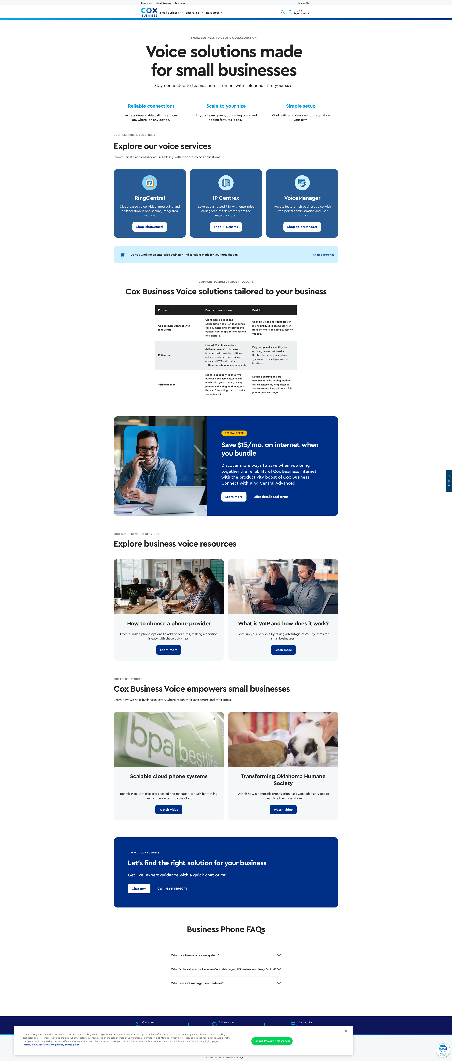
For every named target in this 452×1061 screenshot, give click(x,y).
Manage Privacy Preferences (272, 1041)
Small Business (163, 3)
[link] (149, 227)
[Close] (346, 1031)
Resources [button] (212, 12)
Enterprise (180, 3)
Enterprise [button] (192, 12)
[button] (283, 12)
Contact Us (303, 3)
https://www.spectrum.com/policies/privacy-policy (51, 1045)
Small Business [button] (169, 12)
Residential (146, 3)
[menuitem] (171, 13)
